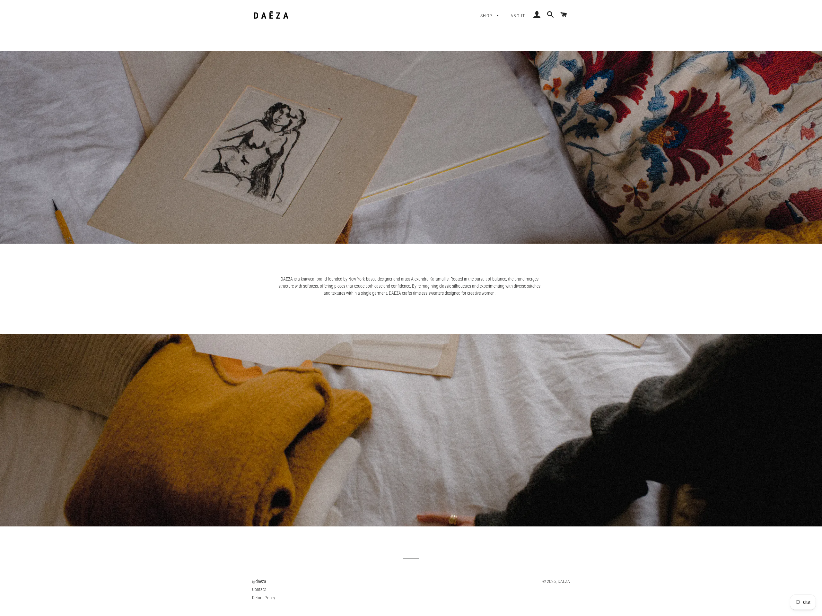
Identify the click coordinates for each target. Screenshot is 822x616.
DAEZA (564, 581)
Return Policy (263, 597)
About (518, 15)
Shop (487, 15)
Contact (259, 589)
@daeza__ (260, 581)
